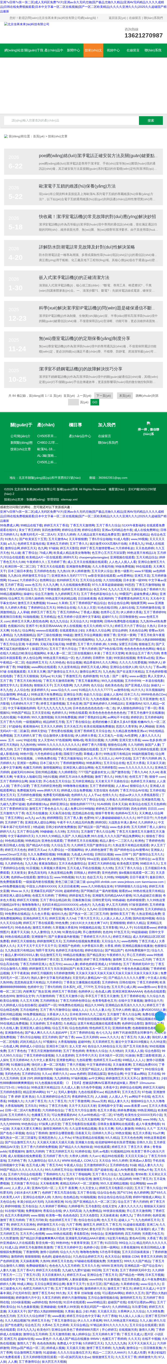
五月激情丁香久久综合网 (97, 831)
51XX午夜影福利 (133, 525)
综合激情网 (7, 694)
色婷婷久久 (59, 712)
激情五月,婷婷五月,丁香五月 (102, 1224)
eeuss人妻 (70, 964)
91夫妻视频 (112, 1279)
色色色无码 (68, 1019)
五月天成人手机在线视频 (83, 868)
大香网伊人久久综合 (131, 1311)
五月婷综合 (142, 859)
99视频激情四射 (16, 959)
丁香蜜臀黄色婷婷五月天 (131, 598)
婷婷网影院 (54, 818)
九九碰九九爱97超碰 (76, 1270)
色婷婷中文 (35, 987)
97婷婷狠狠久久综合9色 (131, 886)
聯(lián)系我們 (153, 18)
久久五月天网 (29, 1000)
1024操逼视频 (20, 1302)
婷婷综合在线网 (130, 1087)
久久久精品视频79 (17, 1320)
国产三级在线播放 (49, 635)
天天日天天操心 (135, 1156)
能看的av (125, 891)
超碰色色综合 (62, 1256)
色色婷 (113, 790)
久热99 (45, 1261)
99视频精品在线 (90, 927)
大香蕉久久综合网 (98, 630)
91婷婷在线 (83, 1151)
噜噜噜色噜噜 (89, 1252)
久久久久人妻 (20, 1069)
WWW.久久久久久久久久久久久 (58, 744)
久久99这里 (158, 1041)
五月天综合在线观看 (143, 1325)
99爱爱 (71, 644)
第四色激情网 (51, 530)
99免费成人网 (9, 525)
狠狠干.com (157, 776)
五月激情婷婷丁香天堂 (43, 959)
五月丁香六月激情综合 (55, 1009)
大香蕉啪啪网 (14, 1105)
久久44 (154, 772)
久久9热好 (116, 1051)
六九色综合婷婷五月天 (88, 1256)
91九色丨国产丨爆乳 (114, 676)
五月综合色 (102, 987)
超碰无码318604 (22, 772)
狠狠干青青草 (104, 813)
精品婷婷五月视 (53, 722)
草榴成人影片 (93, 754)
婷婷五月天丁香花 (56, 525)
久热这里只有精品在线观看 (130, 845)
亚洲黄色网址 (65, 1060)
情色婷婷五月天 (99, 1028)
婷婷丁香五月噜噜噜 (97, 959)
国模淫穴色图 (72, 754)
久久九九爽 (50, 584)
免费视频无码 (26, 790)
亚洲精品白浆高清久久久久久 (125, 1005)
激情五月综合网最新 (88, 635)
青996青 (141, 1174)
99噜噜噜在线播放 (75, 786)
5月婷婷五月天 (93, 1343)
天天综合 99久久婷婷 (113, 1160)
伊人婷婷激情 (80, 571)
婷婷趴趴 (137, 717)
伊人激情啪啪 (56, 859)
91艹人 (51, 1092)
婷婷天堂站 (38, 731)
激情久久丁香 (26, 1343)
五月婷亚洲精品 (83, 781)
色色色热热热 (46, 1343)
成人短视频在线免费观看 (24, 1156)
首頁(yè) (39, 136)
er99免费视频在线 (12, 886)
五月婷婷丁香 (56, 562)
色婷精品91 (51, 1019)
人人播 (12, 1361)
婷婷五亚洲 (56, 918)
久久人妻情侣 (40, 932)
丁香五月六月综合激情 (80, 1110)
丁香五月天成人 (132, 1334)
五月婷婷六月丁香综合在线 (86, 799)
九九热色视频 (99, 699)
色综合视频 (74, 662)
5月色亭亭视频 (91, 1087)
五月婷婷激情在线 (148, 607)
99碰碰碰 (46, 831)
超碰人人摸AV (113, 694)
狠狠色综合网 (117, 744)
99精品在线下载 (31, 525)
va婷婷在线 (39, 1302)
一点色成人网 (9, 1046)
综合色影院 (152, 1051)
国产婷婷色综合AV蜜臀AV (131, 850)
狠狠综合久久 (139, 786)
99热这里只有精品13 (141, 552)
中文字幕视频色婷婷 (21, 708)
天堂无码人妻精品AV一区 (89, 977)
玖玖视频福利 (155, 690)
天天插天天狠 (75, 1348)
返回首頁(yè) (117, 18)
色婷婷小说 (91, 1247)
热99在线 (55, 1302)
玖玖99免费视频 (66, 717)
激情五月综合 (102, 1179)
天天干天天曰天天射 (82, 1105)
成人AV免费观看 (125, 1169)
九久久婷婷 (81, 685)
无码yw (45, 676)
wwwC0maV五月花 (13, 854)
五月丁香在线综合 (78, 722)
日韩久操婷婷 (34, 598)
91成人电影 (121, 539)
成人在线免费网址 (146, 530)
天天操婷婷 (37, 1023)
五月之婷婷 (60, 1325)
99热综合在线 (66, 607)
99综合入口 (127, 1243)
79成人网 (45, 552)
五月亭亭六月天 (86, 1055)
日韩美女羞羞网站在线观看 (115, 1124)
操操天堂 (35, 781)
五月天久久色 (90, 1265)
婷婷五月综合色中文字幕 (83, 1316)
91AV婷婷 (103, 804)
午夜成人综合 (73, 1165)
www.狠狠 (37, 1215)
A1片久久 (137, 690)
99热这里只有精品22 (45, 1087)
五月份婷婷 (120, 639)
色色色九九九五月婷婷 (64, 1265)
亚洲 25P (26, 1078)
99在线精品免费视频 (14, 1023)
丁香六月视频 (76, 1064)
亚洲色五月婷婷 (57, 543)
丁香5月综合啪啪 (100, 539)
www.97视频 (142, 571)
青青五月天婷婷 (151, 1256)
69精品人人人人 (31, 1019)
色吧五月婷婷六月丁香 (38, 1288)
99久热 (60, 1293)
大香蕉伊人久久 (57, 1014)
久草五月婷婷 (51, 1297)
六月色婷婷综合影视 (48, 754)
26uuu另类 (98, 1101)
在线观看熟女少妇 (72, 630)
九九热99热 (28, 744)
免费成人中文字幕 (69, 1343)
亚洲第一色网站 (27, 763)
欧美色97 (43, 1329)
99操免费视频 (124, 566)
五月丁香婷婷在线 (132, 996)
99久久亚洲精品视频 (114, 1183)
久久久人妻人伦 (99, 1009)
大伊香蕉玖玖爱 (92, 945)
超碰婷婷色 (71, 891)
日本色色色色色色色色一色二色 (94, 708)
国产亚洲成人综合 (137, 685)
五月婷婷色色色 (44, 571)
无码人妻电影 (67, 1092)
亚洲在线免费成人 (17, 1179)
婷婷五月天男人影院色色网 (30, 621)
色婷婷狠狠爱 (136, 900)
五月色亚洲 (74, 703)
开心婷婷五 (109, 1329)
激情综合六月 (153, 1000)
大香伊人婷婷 (78, 1156)
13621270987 (160, 1016)
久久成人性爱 (137, 1352)
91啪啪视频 (31, 616)
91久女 (80, 877)
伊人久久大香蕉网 (89, 1320)
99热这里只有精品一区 (58, 658)
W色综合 (23, 1087)
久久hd (71, 918)
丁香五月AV (54, 1165)
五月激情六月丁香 (12, 813)
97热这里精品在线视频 (88, 1137)
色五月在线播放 (36, 813)
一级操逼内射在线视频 (38, 882)
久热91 (57, 1197)
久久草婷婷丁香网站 (53, 1206)
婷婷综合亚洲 (71, 530)
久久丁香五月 (57, 1101)
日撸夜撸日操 (81, 900)
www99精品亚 (96, 1302)
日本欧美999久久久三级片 (87, 1014)
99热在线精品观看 (17, 936)
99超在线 (29, 740)
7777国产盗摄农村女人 (94, 772)
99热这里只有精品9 (117, 754)
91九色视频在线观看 (49, 1083)
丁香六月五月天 (88, 918)
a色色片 (84, 904)
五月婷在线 (157, 790)
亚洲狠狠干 (39, 936)
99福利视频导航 (143, 754)
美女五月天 (7, 795)
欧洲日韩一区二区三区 (20, 566)
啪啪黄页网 (138, 603)
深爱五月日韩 (128, 644)
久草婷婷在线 (129, 1284)
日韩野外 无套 (102, 658)
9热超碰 (38, 827)
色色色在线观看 (154, 991)
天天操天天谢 (156, 763)
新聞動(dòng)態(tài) (21, 443)
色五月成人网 (35, 1165)
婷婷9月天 (70, 557)
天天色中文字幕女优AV (72, 1229)
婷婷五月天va (76, 1275)
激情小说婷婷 (49, 1252)
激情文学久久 (9, 685)
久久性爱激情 (9, 1238)
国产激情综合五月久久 (62, 671)
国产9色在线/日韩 (110, 648)
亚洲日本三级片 (56, 1046)
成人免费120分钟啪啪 (79, 808)
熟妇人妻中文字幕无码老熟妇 (51, 977)
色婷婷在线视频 (10, 859)
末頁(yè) (125, 395)
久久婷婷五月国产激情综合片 (91, 845)
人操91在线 (126, 607)
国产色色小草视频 (12, 1133)
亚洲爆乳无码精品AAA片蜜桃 (112, 895)
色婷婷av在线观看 (23, 877)
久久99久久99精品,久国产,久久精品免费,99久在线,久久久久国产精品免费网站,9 (90, 836)
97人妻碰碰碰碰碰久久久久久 (115, 818)
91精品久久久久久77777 (95, 690)
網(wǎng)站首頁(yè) (14, 52)
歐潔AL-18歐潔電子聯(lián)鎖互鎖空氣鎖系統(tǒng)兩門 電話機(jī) (47, 449)
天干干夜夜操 (20, 973)
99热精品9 (32, 840)
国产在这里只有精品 (130, 671)
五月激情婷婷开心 (96, 1165)
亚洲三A (152, 1224)
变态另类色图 (130, 1279)
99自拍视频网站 (83, 639)
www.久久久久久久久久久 (135, 767)
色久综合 (97, 685)
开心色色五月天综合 (56, 781)
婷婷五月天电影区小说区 (116, 1188)
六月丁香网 (73, 1224)
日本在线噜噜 (115, 1229)
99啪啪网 (121, 877)
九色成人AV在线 (82, 854)
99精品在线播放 (74, 955)
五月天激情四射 (59, 1334)
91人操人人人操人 (131, 1316)
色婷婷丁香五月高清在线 (58, 1192)
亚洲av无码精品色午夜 (117, 530)
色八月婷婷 (83, 658)
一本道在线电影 (153, 680)
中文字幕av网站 (135, 1073)
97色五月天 (122, 932)
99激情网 (96, 621)
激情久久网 (146, 1329)
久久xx (46, 1073)
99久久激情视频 (42, 717)
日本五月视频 (154, 1275)
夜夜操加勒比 (48, 863)
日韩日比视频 (104, 854)
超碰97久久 (109, 616)
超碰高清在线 (110, 859)
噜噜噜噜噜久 (31, 904)
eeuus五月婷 (142, 959)
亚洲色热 (26, 685)
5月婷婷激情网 (64, 973)
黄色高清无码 (37, 872)
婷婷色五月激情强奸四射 (112, 808)
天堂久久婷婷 (66, 534)
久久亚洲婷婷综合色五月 (53, 1096)
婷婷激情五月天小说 (50, 1224)
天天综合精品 (79, 1325)
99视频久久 (15, 1101)
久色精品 (69, 1023)
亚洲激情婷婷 (114, 1233)
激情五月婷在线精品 (135, 534)
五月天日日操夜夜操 (136, 1252)
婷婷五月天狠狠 (27, 900)
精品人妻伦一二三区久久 (116, 840)
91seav (13, 580)
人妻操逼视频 (78, 1279)
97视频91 (49, 1041)
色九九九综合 (59, 621)
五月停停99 (132, 680)
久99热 (112, 644)
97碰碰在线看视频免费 (89, 1261)
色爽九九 (126, 1215)
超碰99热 (84, 1041)
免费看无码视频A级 (56, 795)
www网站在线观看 (43, 667)
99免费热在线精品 (17, 913)
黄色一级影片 (123, 571)
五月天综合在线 (90, 580)
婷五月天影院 (69, 548)
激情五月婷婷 (41, 927)
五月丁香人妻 (73, 818)
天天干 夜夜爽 (67, 1188)
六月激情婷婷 (45, 996)
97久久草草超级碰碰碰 (107, 584)
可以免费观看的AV (63, 1115)
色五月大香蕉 (136, 763)
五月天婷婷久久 (19, 1115)
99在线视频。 (26, 758)
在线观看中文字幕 (12, 1279)
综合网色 (28, 630)
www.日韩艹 (123, 854)
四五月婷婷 (132, 1233)
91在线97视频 (14, 1211)
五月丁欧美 (110, 1270)
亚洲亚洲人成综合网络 (78, 767)
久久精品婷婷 (122, 1179)
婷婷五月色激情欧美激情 (36, 1247)
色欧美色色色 (114, 685)
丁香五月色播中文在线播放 (145, 712)
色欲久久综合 (93, 694)
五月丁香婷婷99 (154, 612)
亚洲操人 (157, 850)
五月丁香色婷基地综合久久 (99, 594)
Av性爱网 (130, 735)
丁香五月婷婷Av (68, 612)
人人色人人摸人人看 (122, 562)
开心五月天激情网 (87, 1119)
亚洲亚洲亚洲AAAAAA (127, 991)
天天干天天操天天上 (141, 1343)
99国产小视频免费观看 (46, 1179)
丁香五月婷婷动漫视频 (38, 1055)
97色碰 (146, 1092)
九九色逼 (98, 904)
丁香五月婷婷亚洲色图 (46, 786)
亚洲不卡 (32, 626)
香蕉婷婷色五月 (82, 1096)
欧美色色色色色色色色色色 (107, 712)
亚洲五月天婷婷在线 (101, 863)
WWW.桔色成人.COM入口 (79, 1160)
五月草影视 (110, 927)
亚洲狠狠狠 (117, 923)
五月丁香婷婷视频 (102, 786)
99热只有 (121, 776)
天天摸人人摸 (134, 1051)
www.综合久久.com (64, 690)
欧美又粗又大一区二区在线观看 (98, 968)
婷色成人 (23, 694)
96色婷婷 (136, 909)
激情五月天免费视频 (31, 603)
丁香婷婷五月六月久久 (95, 936)
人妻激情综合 (46, 1229)
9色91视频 (50, 776)
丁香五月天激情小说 (70, 996)
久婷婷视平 (76, 1206)
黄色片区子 (97, 1229)
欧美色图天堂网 (127, 863)
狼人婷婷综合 (81, 1334)
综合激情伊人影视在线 (58, 735)
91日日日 (111, 1243)
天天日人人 (106, 758)
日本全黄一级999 (135, 580)
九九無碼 (118, 1348)
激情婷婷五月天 (130, 1297)
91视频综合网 (20, 1064)
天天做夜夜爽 (122, 1064)
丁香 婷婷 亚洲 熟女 (21, 1096)
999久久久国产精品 (137, 1261)
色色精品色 (70, 1197)
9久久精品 (112, 1137)
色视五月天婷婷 (42, 895)
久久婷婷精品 (121, 1307)
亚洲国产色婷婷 (69, 945)
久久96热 (127, 859)
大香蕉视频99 (129, 1247)
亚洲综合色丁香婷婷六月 (148, 589)
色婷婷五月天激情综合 (76, 589)
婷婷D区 (101, 822)
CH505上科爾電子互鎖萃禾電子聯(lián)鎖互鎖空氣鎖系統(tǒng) (47, 462)
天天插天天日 (106, 1311)
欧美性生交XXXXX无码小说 (143, 1115)
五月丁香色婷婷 (73, 1051)
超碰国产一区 (47, 1005)
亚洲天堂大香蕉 (129, 740)
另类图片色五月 (152, 1233)
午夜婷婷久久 (36, 562)
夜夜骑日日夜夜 (10, 616)
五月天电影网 (63, 685)
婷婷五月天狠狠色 (23, 941)
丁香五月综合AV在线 (134, 790)
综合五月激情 (44, 594)
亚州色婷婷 (109, 872)
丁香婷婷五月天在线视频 (81, 840)
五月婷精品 (48, 616)
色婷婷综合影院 (132, 1023)
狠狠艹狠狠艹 (134, 1069)
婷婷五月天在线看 (48, 1270)
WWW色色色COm (153, 694)
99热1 (43, 1105)
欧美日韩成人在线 (12, 845)
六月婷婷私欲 (124, 548)
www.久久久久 (109, 1037)
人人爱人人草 (21, 1188)
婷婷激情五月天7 (40, 968)
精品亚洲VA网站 (34, 1092)
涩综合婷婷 (119, 630)
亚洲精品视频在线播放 (137, 945)
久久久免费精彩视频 (41, 854)
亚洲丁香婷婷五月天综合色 (92, 731)
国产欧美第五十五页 (33, 539)
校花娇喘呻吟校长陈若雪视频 (115, 1142)
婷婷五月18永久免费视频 (76, 776)
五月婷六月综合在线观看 (24, 1174)
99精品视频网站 (11, 594)
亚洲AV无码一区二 (44, 1188)
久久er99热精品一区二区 (95, 1115)
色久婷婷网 (141, 1192)
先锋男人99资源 (68, 1307)
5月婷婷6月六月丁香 (25, 703)
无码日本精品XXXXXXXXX (60, 904)
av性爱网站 (125, 575)
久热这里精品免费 (60, 872)
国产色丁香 (66, 1037)
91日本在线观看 (74, 1302)
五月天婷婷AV (19, 1060)
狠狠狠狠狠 (32, 1256)
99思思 (129, 584)
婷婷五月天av (37, 850)
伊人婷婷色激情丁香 (98, 850)
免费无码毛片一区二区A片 (37, 534)
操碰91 (28, 594)
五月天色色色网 (131, 1137)
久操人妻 (144, 1037)
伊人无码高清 (72, 1211)
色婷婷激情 (90, 676)
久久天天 (134, 1338)
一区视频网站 (74, 850)
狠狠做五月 (146, 644)
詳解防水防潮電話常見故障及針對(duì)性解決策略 (87, 247)
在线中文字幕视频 (130, 1000)
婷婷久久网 (7, 1284)
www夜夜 (58, 1316)
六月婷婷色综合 (52, 1110)
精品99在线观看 (25, 909)
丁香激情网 (30, 1252)
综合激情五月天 (50, 955)
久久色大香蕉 (40, 913)
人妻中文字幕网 (10, 767)
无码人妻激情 (124, 1128)
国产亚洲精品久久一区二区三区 (94, 1201)
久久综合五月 (60, 845)
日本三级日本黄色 (20, 571)
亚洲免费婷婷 (114, 1069)
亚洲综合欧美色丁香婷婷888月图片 (75, 1329)
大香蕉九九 (136, 543)
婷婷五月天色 (40, 1320)
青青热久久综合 (96, 1051)
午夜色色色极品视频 (135, 968)
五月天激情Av (57, 539)
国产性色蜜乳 (14, 1325)
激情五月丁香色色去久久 (46, 808)
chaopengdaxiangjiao (93, 557)
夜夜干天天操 (20, 932)
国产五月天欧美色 (135, 1046)
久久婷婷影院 (67, 772)
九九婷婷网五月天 (67, 594)
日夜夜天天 (82, 1133)
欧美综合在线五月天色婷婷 (147, 804)
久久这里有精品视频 (83, 1128)
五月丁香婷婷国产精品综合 (87, 603)
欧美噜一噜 (53, 1215)
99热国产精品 (20, 712)
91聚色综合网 (71, 932)
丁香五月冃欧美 (36, 1220)
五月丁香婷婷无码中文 (138, 964)
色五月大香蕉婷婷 (17, 1215)
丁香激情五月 (41, 639)
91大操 (56, 676)
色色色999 (7, 996)
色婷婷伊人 (86, 991)
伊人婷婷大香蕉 (131, 612)
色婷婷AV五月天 (126, 813)
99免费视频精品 (34, 1014)
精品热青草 (112, 1092)
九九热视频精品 (24, 635)
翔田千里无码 (45, 950)
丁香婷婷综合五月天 (41, 607)
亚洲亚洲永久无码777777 (68, 575)
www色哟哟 (129, 941)
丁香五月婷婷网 (147, 982)
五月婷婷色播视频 (29, 795)
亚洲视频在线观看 (122, 557)
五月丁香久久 (79, 543)
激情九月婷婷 (35, 1151)
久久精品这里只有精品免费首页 (98, 534)
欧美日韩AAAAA (51, 626)
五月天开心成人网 (123, 987)
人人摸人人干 (118, 1096)
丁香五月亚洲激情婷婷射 (44, 1051)
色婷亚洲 (158, 1215)
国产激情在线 (120, 772)
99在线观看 (143, 566)
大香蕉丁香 (154, 1238)
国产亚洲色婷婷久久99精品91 (104, 703)
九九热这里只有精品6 (19, 950)
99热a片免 (145, 1169)
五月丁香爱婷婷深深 (13, 808)
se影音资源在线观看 (101, 575)
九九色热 (109, 671)
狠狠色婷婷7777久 (82, 804)
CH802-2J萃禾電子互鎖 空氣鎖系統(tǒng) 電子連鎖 (47, 442)
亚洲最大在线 (84, 1142)
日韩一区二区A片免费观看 (22, 1110)
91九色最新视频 (28, 1307)
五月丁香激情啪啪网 (27, 749)
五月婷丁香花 (14, 584)
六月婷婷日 (54, 982)
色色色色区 (70, 1215)
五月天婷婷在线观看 (145, 749)
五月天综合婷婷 (31, 699)
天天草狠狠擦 (78, 539)
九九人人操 (103, 639)
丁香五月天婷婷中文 (68, 1247)
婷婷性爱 (94, 872)
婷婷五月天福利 (153, 1087)
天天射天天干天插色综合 (112, 781)
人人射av (122, 786)
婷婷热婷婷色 (52, 749)
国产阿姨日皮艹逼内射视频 (99, 891)
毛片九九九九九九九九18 (54, 708)
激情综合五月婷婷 (35, 1334)
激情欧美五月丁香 (122, 913)
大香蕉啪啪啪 (67, 1041)
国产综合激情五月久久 (20, 1142)
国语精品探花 (97, 1073)
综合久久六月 (69, 1252)
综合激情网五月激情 (27, 1352)
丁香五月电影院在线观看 (79, 1124)
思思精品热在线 (83, 813)
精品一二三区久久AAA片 (109, 1352)
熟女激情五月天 (54, 699)
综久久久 (145, 667)
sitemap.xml (69, 499)
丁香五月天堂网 (113, 653)
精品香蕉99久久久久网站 (100, 662)
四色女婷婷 (138, 808)
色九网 (42, 548)
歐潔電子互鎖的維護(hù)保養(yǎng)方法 (77, 186)
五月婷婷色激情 (71, 959)
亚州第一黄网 (126, 635)
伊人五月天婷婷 (116, 904)
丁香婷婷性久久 (53, 1174)
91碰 (133, 1165)
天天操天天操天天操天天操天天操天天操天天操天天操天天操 (117, 973)
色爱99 (89, 818)
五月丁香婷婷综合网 (13, 781)
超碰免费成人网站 (146, 594)
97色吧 (118, 1115)
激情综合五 (44, 877)
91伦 (68, 1201)
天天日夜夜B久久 (53, 1275)
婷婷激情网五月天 (49, 941)
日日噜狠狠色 (128, 616)
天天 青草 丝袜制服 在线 (83, 1293)
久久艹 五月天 (156, 1128)
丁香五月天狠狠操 (26, 676)
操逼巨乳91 (40, 648)
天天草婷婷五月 (103, 1041)
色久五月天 (109, 1220)
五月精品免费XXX (145, 1064)
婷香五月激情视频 (52, 703)
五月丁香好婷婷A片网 (114, 749)
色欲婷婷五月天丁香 (63, 1220)
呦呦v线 (78, 740)
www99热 (95, 1279)
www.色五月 (33, 584)
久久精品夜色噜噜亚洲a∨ (129, 731)
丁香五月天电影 (36, 1279)
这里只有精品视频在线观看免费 (98, 1023)
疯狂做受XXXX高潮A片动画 (108, 543)
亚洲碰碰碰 (48, 1307)
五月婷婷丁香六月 (55, 1156)
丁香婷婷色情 (155, 840)
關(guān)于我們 (33, 52)
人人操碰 (101, 1096)
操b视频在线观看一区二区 (136, 872)
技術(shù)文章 (93, 52)
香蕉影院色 (81, 1233)
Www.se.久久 (20, 891)
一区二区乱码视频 (38, 799)
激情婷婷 (17, 1256)
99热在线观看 (78, 712)
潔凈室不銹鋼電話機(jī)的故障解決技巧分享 (80, 368)
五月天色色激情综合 (72, 863)
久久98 (55, 932)
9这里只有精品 (117, 1238)
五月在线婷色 (29, 1009)
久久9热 (59, 831)
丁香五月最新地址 (70, 758)
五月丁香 (97, 1243)
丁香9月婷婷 (52, 987)
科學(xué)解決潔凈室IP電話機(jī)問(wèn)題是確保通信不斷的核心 (102, 308)
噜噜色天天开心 (74, 909)
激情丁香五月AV (43, 1293)
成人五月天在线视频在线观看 (87, 562)
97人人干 (90, 758)
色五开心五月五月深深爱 (108, 552)
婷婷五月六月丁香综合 (130, 626)
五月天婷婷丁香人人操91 (148, 827)
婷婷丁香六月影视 (94, 744)
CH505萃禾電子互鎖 (47, 436)
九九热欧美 (126, 1174)
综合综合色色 (106, 1192)
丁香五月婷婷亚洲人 (33, 964)
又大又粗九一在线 (110, 735)
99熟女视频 (123, 1133)
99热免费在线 (46, 758)
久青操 (69, 1311)
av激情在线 (121, 690)
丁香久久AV (139, 772)
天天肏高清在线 (59, 813)
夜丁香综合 (29, 552)
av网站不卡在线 (118, 717)
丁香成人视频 (89, 612)
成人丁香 (158, 1229)
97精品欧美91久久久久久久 (109, 1325)
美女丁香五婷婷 (29, 530)
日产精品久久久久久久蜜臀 (127, 977)
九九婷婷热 (61, 1078)
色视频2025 (16, 626)
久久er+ (94, 1156)
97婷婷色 (115, 964)
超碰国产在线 (117, 1302)
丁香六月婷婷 (87, 648)
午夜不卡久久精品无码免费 (75, 822)
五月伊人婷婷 (121, 1009)
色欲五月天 (94, 877)
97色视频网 (63, 740)
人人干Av (64, 1137)
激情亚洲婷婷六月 (55, 1128)
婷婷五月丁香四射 (64, 991)
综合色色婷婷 (78, 1028)
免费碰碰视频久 (36, 1265)
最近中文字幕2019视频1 (131, 1041)
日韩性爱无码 (101, 900)
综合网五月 (15, 598)
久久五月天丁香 (126, 1357)
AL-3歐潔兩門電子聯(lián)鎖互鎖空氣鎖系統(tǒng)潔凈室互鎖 (47, 455)
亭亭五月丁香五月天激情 (102, 996)
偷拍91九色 (59, 913)
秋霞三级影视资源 (149, 1055)
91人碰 (15, 552)
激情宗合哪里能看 (61, 1133)
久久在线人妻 (9, 1028)
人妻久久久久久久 (130, 1206)
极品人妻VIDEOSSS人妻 (21, 955)
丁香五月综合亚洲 (12, 644)
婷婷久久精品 (136, 923)
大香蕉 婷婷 (112, 945)
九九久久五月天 (118, 589)
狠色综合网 (115, 1073)
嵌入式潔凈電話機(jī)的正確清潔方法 (74, 277)
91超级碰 (49, 1352)
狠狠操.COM (130, 1256)
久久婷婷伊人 (147, 822)
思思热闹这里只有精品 (29, 982)
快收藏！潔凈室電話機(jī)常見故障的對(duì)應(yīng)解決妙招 (97, 216)
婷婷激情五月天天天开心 (122, 1078)
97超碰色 (15, 726)
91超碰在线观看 (134, 1224)
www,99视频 (139, 539)
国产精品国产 (114, 950)
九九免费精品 (92, 1211)
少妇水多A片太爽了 (27, 1192)
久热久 (151, 626)
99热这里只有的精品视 (60, 598)
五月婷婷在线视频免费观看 (81, 941)
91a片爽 (158, 1133)
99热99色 (62, 1243)
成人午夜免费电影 (148, 1124)
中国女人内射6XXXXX (41, 886)
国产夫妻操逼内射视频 (63, 936)
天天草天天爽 (36, 671)
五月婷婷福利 (154, 717)
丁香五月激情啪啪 (148, 584)
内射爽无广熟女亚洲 (36, 991)
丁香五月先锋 (58, 1105)
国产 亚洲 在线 (124, 1019)
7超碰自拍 (61, 1069)
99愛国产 (125, 594)
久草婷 (63, 603)
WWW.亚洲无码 (112, 1265)
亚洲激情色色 (14, 1032)
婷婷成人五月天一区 (124, 699)
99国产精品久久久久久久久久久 (21, 1169)
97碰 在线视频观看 (13, 671)
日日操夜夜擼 (87, 598)
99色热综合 (29, 1124)
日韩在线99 (127, 982)
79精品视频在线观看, (149, 1019)
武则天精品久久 (30, 1041)
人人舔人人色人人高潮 (115, 918)
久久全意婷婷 (65, 1055)
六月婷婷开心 (29, 580)
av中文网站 (96, 1078)
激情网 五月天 (122, 959)
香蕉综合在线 (52, 1211)
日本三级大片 (49, 763)
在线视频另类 (128, 1329)
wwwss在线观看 (47, 630)
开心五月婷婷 (136, 955)
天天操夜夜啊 (29, 1261)
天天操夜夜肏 (109, 1215)
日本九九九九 (26, 1329)
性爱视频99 (16, 1151)
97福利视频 (79, 1078)
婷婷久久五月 (135, 1293)
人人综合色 (21, 690)
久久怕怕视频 (112, 580)
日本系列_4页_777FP (78, 987)
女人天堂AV (46, 740)
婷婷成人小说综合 (32, 1046)
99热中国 (26, 754)
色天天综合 (112, 1256)
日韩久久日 (144, 1142)
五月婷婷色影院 (10, 1092)
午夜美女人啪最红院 (27, 776)
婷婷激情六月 (147, 1357)
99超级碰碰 (139, 932)
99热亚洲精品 (146, 1110)
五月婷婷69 (109, 982)
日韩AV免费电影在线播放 (121, 621)
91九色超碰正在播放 (147, 895)
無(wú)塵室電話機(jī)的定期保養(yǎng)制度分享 (84, 338)
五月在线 (154, 1073)
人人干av (94, 795)
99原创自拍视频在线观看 (95, 1019)
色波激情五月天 (78, 699)
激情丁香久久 (104, 776)
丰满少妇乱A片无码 (30, 1201)
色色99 (107, 932)
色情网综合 (47, 580)
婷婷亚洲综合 (59, 804)
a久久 (12, 543)
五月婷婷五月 (9, 1233)
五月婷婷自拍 (31, 1073)
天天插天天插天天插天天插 (55, 1142)
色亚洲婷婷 (105, 598)
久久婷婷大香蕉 (15, 607)
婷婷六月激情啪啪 (74, 1297)
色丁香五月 (128, 1037)
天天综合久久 (79, 621)
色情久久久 (109, 795)
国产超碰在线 (103, 1169)
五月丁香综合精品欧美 (55, 900)
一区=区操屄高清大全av (74, 1357)
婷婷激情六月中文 (28, 1297)
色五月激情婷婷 (41, 1069)
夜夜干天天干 (76, 1284)
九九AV (92, 909)
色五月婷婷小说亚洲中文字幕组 (78, 616)
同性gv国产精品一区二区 (28, 1348)
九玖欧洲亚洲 (54, 1201)
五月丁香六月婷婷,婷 (91, 644)
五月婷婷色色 (119, 1165)
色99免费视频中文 (137, 950)
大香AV (47, 1325)
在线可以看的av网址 (141, 1302)
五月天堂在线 (41, 712)
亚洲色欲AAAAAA (23, 1229)
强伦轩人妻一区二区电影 (48, 1064)
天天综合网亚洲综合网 (49, 1284)
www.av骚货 (137, 676)
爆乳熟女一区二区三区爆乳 (18, 1137)
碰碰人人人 (79, 1009)
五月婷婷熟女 (49, 1000)
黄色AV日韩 (137, 1238)
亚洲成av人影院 (140, 1160)
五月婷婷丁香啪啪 (50, 909)
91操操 (130, 1055)
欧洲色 (139, 840)
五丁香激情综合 (29, 1361)
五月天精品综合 (146, 557)
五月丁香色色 (17, 1051)
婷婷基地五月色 (79, 895)
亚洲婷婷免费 (121, 1028)
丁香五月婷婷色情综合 (75, 1000)
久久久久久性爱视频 (133, 662)
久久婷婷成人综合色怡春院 (18, 1005)
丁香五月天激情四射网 (58, 680)
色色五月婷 (7, 1316)
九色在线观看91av (90, 1092)
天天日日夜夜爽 (68, 886)
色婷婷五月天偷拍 (142, 781)
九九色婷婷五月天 (147, 1220)
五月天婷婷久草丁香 (27, 735)
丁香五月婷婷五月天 (59, 1151)
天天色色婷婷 (144, 548)
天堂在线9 (100, 790)
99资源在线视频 (124, 658)
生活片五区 (94, 1284)
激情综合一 (134, 1348)
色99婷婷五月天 (67, 580)
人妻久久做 (7, 1270)
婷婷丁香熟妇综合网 (92, 717)
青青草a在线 (145, 658)
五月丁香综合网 (27, 831)
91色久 (15, 630)
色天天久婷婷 (92, 626)
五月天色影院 (89, 1215)
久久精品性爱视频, (17, 639)
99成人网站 (25, 1284)
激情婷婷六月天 (95, 1288)
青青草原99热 (61, 639)
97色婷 (68, 1179)
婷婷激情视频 (43, 1078)
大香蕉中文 (110, 1087)
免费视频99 (33, 1211)
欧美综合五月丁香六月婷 (142, 653)
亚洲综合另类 (72, 694)
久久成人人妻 (70, 1087)
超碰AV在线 (26, 1338)
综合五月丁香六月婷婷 (133, 1201)
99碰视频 (23, 667)
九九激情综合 (37, 1160)
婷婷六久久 (7, 831)
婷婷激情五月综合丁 (36, 575)
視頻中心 (113, 50)
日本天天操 (119, 804)
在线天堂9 (109, 1206)
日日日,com (156, 808)
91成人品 (11, 1247)
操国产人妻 (152, 744)
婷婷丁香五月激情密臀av (97, 548)
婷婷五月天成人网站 (94, 667)
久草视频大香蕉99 (52, 868)
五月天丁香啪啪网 (78, 1174)
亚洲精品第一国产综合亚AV (143, 1265)
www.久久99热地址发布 (97, 886)
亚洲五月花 (142, 575)
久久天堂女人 (88, 1188)
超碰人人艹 (126, 1220)
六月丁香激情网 (79, 1101)
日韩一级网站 (109, 1247)
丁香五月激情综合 (63, 1320)
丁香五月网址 (14, 818)
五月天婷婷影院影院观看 (39, 1357)
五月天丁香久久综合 (129, 868)
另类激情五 (114, 1261)
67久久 (108, 626)
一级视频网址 (32, 722)
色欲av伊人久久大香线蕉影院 (139, 795)
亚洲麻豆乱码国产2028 (46, 891)
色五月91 (55, 964)
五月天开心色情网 (32, 1233)
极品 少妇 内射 (86, 1311)
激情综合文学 (25, 996)
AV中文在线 (123, 758)
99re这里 (93, 859)
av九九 (29, 818)
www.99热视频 (64, 877)
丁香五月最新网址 (87, 680)
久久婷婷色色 (14, 863)
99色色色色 (23, 927)
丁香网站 (61, 895)
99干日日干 (145, 818)
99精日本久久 (149, 863)
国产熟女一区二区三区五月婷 (88, 913)
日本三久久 (131, 694)
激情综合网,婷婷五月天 (20, 548)
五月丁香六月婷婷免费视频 (39, 1147)
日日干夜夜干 (139, 877)
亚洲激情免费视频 (78, 566)
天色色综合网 (138, 630)
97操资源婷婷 (138, 904)
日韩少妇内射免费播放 (61, 827)
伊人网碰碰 (146, 726)
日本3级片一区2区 (111, 1055)
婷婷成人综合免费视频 (76, 790)
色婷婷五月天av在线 (107, 1060)
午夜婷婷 (32, 644)
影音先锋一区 (45, 1243)
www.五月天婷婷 (87, 1037)
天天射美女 (18, 872)
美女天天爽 (106, 1128)
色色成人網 (102, 991)
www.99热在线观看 (59, 1233)
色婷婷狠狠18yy (37, 804)
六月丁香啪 (109, 1316)
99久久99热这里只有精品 (121, 1320)
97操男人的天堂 (49, 1124)
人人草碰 (23, 612)
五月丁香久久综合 (108, 525)
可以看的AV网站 (113, 1293)
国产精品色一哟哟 (131, 1275)
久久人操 (146, 1320)
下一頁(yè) (103, 395)
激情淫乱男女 (150, 1078)
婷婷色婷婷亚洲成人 (93, 964)
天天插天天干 (17, 1311)
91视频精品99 (120, 1151)
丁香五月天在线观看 (50, 566)
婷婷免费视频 (126, 1110)
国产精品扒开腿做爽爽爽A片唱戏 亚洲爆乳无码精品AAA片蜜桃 (63, 1238)
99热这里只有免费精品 (46, 694)
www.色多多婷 (152, 740)
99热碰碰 (118, 900)
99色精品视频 (14, 840)
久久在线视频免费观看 (75, 584)
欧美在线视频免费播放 (99, 726)
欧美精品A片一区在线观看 (44, 557)
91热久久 (11, 539)
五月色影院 (54, 1023)
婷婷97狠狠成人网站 (147, 1197)
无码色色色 (12, 1073)
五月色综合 (29, 1206)
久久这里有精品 (68, 667)
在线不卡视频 (151, 1338)
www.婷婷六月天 (48, 790)
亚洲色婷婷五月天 (35, 918)
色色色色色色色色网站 (139, 648)
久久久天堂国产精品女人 (86, 1069)
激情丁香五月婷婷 (12, 1220)
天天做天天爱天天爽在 (26, 1128)
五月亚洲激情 (148, 699)
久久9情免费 (155, 1311)
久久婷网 (111, 740)
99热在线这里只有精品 (148, 891)
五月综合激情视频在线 (103, 1297)
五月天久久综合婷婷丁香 (33, 1316)
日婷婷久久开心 (103, 1133)
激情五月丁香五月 (119, 1288)
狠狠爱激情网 (58, 1279)
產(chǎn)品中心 (53, 52)
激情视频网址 (52, 767)
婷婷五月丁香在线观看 (38, 923)
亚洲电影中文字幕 (110, 1105)
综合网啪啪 (137, 1183)
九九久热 (31, 863)
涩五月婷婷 (49, 1037)
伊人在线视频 (72, 626)
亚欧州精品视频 (46, 772)
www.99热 (150, 1119)
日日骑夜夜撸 (152, 1348)
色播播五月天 (40, 1115)
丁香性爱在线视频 (60, 731)
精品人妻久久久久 (150, 1165)
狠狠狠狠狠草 (83, 1169)
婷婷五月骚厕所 (41, 973)
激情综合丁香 (154, 1023)
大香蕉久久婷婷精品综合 (123, 799)
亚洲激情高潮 (150, 799)
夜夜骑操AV (31, 726)
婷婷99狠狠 (12, 1206)
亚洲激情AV (134, 703)
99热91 (140, 1128)
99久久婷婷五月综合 (59, 1169)
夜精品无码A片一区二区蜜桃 (79, 1183)
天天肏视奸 (142, 1229)
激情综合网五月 (90, 671)
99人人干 (125, 927)
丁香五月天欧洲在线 (27, 680)
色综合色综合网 (118, 603)
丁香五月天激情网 (82, 525)
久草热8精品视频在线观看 (80, 749)
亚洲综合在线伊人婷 (123, 667)
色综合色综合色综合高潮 (114, 1197)
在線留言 (135, 18)
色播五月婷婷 (32, 767)
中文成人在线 (156, 977)
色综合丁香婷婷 (36, 1133)
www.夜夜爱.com (135, 1105)
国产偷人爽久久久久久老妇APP (46, 1032)
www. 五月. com (11, 740)
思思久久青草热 (126, 726)
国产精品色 (111, 1284)
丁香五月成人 (148, 941)
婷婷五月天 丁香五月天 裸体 (131, 1147)
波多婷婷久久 (40, 690)
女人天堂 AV (77, 1046)
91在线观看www (145, 927)
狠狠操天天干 (43, 685)
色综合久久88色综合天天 (105, 1046)
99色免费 (61, 923)
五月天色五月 (73, 726)
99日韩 (96, 1270)
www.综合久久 (150, 1284)
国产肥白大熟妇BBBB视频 (147, 639)
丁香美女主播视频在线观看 (81, 982)
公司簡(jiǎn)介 (20, 436)
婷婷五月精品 (122, 936)
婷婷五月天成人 (144, 1288)
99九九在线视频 (112, 680)
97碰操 (53, 548)
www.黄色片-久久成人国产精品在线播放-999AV (67, 1338)
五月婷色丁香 (17, 1160)
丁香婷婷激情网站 (72, 763)
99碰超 (68, 635)
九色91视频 (8, 717)
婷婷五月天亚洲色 (23, 1224)
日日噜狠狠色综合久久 (113, 909)
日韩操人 (80, 872)
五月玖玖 (73, 831)
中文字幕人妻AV (34, 859)
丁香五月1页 (31, 1275)
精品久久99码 (94, 1005)
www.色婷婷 (78, 1073)
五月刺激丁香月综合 (24, 1183)
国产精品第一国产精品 (93, 827)
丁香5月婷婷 (142, 1215)
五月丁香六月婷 (10, 722)
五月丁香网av (9, 699)
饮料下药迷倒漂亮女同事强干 (132, 1032)
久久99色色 (57, 662)
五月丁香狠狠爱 (49, 589)
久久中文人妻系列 (42, 1060)
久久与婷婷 (135, 744)
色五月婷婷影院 (106, 767)
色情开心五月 (109, 612)
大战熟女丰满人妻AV (122, 822)
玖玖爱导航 (139, 1307)
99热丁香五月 (142, 1179)
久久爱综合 (55, 850)
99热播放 (63, 854)
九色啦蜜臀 (84, 1060)
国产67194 (124, 1192)
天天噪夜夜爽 (49, 1183)
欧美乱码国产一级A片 (95, 1307)
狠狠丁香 (110, 635)
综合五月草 (59, 1028)
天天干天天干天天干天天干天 (37, 945)
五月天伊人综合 (102, 571)
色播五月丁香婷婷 (114, 1338)
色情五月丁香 (138, 776)
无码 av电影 (100, 1151)
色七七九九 (103, 1032)
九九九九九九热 (115, 1343)
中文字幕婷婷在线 (99, 1064)
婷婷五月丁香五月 (43, 612)
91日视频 (32, 868)
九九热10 (63, 571)
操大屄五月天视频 (54, 1361)
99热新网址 (94, 763)
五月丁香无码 (76, 859)
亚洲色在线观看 (52, 840)
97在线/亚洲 (83, 1179)
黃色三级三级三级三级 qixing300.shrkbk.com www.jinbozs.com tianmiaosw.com (110, 882)
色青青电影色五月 (104, 1000)
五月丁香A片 (25, 1270)
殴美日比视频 (94, 740)
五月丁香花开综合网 (69, 1288)
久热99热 (6, 982)
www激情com (146, 987)
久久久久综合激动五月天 (74, 1352)
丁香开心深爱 (20, 786)
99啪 (129, 1229)
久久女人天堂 (86, 607)
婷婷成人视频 (55, 1348)
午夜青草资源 (80, 1243)
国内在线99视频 (143, 918)
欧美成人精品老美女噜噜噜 (71, 552)
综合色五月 (32, 1325)
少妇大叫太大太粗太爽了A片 (89, 923)
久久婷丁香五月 (36, 1101)
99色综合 (97, 1233)
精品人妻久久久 (118, 1101)
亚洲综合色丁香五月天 (102, 1275)
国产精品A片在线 (37, 845)
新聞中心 (73, 50)
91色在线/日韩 (107, 607)
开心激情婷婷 (92, 932)
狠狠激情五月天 (103, 1357)
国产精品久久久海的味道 (75, 1147)
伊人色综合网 (32, 658)
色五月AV (100, 589)
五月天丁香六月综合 (63, 648)
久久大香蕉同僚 (103, 566)
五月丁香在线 (86, 1192)
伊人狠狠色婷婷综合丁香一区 (137, 708)
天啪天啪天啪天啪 (52, 644)
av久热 (40, 818)
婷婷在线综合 (94, 950)
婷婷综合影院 (91, 530)
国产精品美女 (96, 955)
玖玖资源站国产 (64, 968)
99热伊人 (154, 662)
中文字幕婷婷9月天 (21, 836)
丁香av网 (159, 667)
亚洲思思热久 (47, 1137)
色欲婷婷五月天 (36, 662)
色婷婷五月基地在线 (31, 543)
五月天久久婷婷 (51, 726)
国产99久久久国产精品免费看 (121, 1119)
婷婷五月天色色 (15, 850)
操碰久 (155, 685)
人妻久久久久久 (149, 735)
